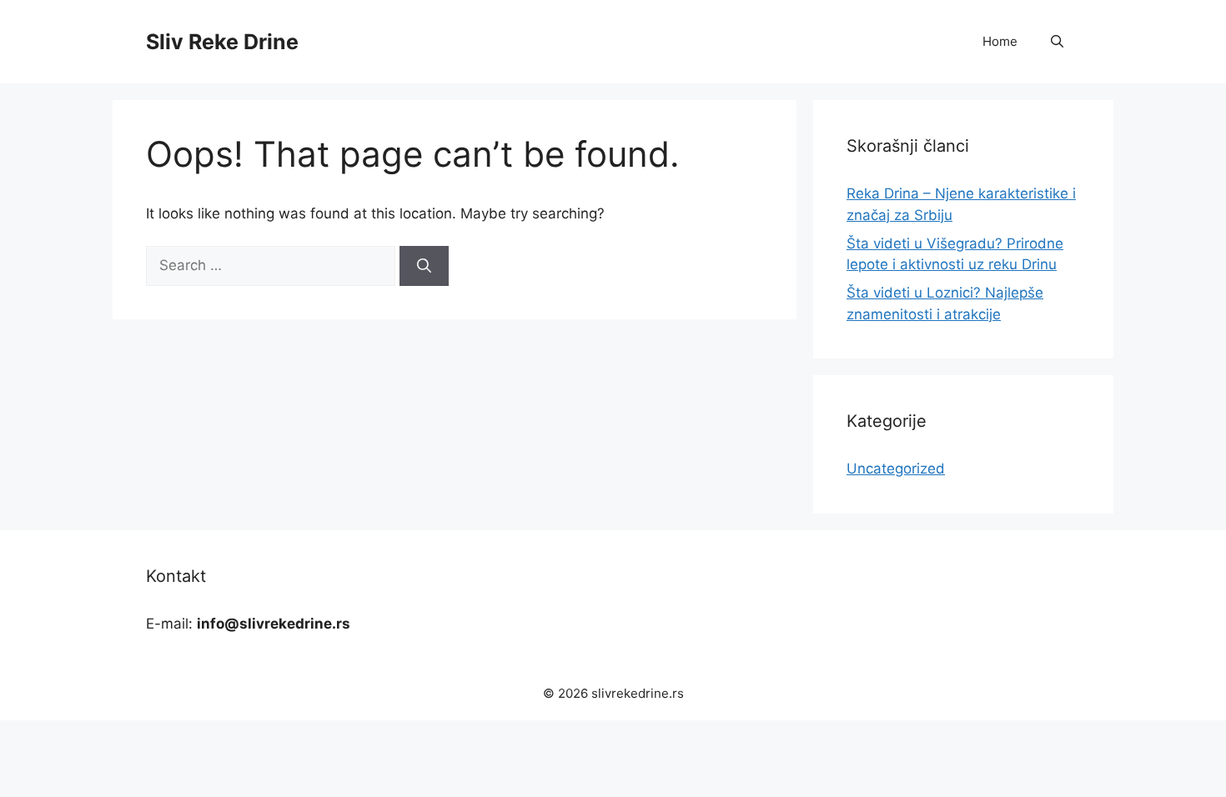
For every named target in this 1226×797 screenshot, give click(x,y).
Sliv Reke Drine (222, 41)
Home (999, 41)
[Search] (424, 266)
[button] (1057, 42)
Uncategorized (896, 468)
